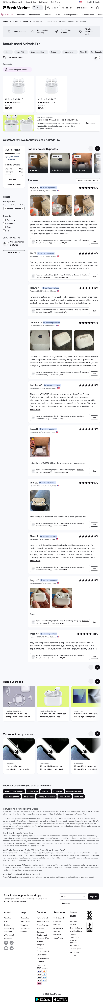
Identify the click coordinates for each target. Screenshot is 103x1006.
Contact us (24, 918)
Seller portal (41, 955)
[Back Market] (16, 7)
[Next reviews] (97, 667)
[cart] (97, 7)
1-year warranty (43, 921)
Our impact (8, 925)
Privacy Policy (75, 949)
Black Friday (58, 938)
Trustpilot (8, 938)
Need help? (67, 7)
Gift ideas (57, 934)
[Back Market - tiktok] (12, 943)
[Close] (72, 990)
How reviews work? (14, 185)
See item (85, 240)
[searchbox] (39, 7)
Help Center (25, 921)
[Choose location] (82, 2)
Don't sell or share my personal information (74, 941)
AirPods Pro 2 (51, 21)
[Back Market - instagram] (6, 943)
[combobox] (8, 52)
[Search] (34, 8)
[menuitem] (34, 14)
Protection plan (43, 925)
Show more (35, 409)
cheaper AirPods (21, 865)
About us (7, 918)
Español (97, 2)
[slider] (5, 208)
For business (81, 7)
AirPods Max (73, 21)
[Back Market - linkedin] (12, 948)
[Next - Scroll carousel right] (97, 148)
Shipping (24, 925)
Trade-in (40, 928)
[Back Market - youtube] (6, 948)
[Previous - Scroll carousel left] (90, 148)
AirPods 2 (62, 21)
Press (6, 921)
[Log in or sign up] (91, 7)
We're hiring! (9, 935)
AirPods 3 (84, 21)
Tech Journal (59, 918)
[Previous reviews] (90, 667)
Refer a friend (42, 918)
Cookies (73, 934)
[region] (64, 164)
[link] (90, 123)
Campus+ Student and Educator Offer (43, 935)
